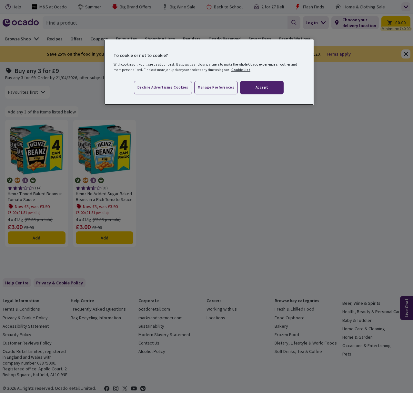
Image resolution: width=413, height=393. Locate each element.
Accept (262, 87)
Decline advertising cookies (162, 87)
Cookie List (240, 70)
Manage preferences (216, 87)
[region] (209, 72)
